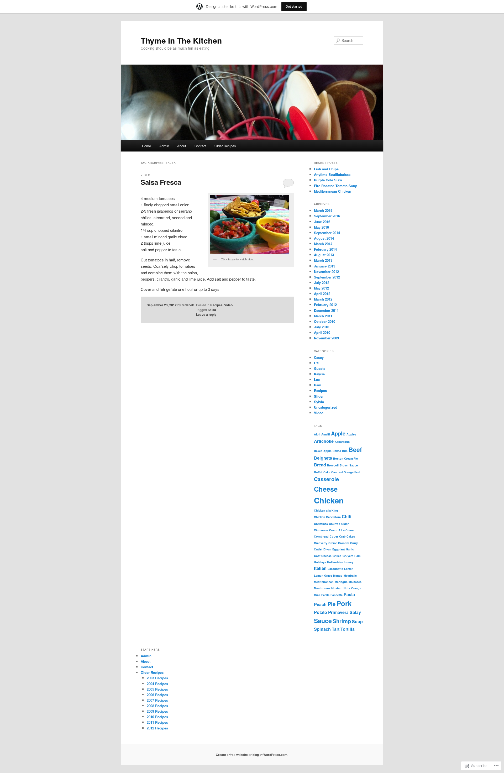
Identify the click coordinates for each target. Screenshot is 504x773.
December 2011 (326, 310)
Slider (319, 396)
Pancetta (336, 595)
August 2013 (324, 254)
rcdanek (188, 305)
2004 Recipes (157, 683)
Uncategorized (325, 407)
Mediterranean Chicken (332, 191)
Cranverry (320, 543)
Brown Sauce (349, 465)
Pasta (349, 594)
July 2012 (321, 282)
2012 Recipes (157, 727)
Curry (354, 543)
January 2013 (324, 266)
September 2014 (327, 232)
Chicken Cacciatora (327, 517)
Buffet (318, 472)
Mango (338, 575)
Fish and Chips (326, 168)
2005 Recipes (157, 689)
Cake (326, 472)
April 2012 (322, 293)
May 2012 (321, 288)
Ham (357, 556)
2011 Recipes (157, 722)
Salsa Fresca (161, 182)
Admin (164, 145)
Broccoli (333, 465)
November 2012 (326, 271)
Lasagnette (335, 569)
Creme (332, 543)
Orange (356, 588)
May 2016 (321, 227)
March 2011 (323, 315)
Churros (334, 524)
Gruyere (348, 556)
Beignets (323, 458)
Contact (200, 145)
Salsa (212, 309)
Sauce (323, 620)
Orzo (317, 595)
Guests (319, 368)
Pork (344, 603)
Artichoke (324, 441)
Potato (320, 612)
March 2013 (323, 260)
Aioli (317, 434)
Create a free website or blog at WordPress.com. (252, 754)
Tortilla (347, 629)
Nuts (347, 588)
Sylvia (319, 401)
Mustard (337, 588)
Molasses (355, 582)
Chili (346, 516)
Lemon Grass (323, 575)
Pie (331, 604)
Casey (319, 357)
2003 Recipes (157, 677)
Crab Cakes (347, 536)
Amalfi (325, 434)
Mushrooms (322, 588)
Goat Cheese (323, 556)
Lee (317, 379)
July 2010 (321, 326)
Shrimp (342, 621)
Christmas (321, 524)
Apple (338, 433)
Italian (320, 568)
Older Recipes (225, 145)
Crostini (343, 543)
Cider (345, 524)
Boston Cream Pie (345, 458)
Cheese (326, 489)
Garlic (350, 549)
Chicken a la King (326, 510)
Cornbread (321, 536)
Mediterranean (324, 582)
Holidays (320, 562)
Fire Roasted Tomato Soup (335, 185)
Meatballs (350, 575)
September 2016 (327, 215)
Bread (320, 465)
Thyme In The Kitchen (181, 40)
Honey (348, 562)
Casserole (326, 479)
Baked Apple (323, 451)
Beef (355, 449)
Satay (355, 612)
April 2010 (322, 332)
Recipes (216, 305)
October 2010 (324, 321)
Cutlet (318, 549)
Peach (320, 604)
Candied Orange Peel (345, 472)
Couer (334, 536)
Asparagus (342, 442)
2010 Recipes (157, 716)
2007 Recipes (157, 700)
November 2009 (326, 337)
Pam (317, 384)
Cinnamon (321, 530)
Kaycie (319, 373)
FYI (316, 362)
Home (146, 145)
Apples (351, 434)
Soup (357, 621)
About (181, 145)
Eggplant (338, 549)
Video (145, 175)
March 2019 (323, 210)
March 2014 (323, 243)
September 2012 (327, 277)
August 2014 (324, 238)
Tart (335, 629)
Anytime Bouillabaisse (332, 174)
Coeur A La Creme (341, 530)
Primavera (338, 612)
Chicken (329, 500)
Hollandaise (335, 562)
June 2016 (322, 221)
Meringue (341, 582)
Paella (325, 595)
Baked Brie (340, 451)
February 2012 (325, 304)
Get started (294, 6)
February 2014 (325, 249)
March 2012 (323, 299)
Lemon (349, 569)
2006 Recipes (157, 694)
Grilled (337, 556)
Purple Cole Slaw (328, 179)
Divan (327, 549)
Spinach (322, 629)
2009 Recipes (157, 711)
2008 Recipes (157, 705)
